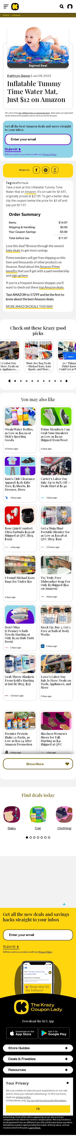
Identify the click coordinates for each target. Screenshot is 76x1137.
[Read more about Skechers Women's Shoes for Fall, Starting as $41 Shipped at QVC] (56, 721)
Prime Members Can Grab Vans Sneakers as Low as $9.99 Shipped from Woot (55, 434)
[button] (64, 903)
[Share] (54, 170)
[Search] (62, 6)
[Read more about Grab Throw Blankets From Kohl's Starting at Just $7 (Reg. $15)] (20, 664)
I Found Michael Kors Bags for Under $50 (20, 579)
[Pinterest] (45, 170)
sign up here (20, 275)
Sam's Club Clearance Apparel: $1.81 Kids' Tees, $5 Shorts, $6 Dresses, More (20, 484)
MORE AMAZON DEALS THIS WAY (29, 306)
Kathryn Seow (18, 76)
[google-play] (54, 1033)
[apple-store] (22, 1033)
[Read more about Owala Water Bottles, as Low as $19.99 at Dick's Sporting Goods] (20, 416)
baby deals (13, 250)
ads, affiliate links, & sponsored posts (34, 113)
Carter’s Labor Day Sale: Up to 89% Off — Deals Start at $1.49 (55, 482)
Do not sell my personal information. (47, 1100)
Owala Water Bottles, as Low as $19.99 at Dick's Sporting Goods (19, 434)
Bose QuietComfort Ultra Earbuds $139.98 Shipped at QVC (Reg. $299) (19, 533)
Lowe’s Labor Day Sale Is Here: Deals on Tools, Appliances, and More (56, 682)
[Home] (15, 6)
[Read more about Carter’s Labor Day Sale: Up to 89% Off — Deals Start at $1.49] (56, 466)
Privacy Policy (49, 154)
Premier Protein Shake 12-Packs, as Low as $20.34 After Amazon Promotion (18, 738)
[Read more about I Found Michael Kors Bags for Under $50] (20, 565)
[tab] (15, 381)
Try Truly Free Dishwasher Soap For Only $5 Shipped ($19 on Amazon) (55, 583)
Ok (38, 1108)
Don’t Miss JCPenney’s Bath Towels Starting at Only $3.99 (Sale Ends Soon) (19, 634)
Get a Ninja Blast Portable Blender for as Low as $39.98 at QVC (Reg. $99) (55, 533)
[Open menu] (6, 6)
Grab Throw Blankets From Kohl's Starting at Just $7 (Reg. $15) (19, 680)
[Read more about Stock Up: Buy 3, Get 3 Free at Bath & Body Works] (56, 614)
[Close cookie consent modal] (67, 1083)
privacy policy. (23, 1097)
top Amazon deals (51, 287)
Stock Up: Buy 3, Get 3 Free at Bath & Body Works (55, 630)
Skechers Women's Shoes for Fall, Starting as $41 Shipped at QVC (54, 738)
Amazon (30, 192)
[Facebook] (36, 170)
